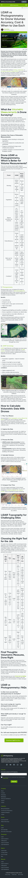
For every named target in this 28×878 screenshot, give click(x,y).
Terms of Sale (20, 874)
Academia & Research (5, 812)
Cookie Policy (14, 874)
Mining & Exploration (5, 808)
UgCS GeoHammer (5, 844)
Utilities (2, 814)
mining (15, 69)
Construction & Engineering (6, 810)
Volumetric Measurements (12, 111)
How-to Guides (4, 854)
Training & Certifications (6, 798)
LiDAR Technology (7, 346)
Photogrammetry (7, 287)
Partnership (3, 794)
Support (2, 800)
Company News (4, 852)
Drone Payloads (4, 829)
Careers (2, 802)
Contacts (3, 792)
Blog (2, 856)
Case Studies (3, 850)
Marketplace (3, 796)
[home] (14, 5)
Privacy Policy (5, 778)
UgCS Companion (5, 838)
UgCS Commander (5, 842)
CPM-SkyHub (4, 840)
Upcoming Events (4, 819)
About (2, 790)
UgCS (2, 827)
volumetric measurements (12, 71)
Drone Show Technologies (6, 831)
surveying (3, 71)
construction (20, 69)
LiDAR (2, 348)
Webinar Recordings (5, 821)
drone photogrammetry (19, 290)
